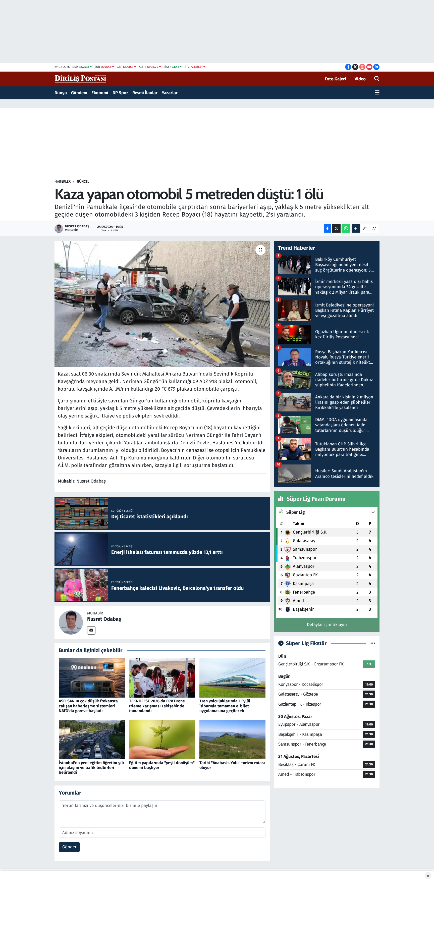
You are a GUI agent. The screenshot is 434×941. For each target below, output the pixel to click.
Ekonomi (99, 92)
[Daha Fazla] (356, 228)
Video (360, 79)
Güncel (83, 181)
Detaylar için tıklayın (327, 624)
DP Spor (120, 92)
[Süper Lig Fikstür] (372, 643)
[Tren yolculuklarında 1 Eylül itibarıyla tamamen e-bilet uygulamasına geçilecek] (232, 677)
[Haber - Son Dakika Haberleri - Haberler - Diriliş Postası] (81, 78)
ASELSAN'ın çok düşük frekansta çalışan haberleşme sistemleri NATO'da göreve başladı (88, 706)
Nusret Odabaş (104, 619)
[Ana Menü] (377, 93)
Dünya (61, 92)
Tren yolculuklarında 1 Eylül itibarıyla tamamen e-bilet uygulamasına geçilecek (224, 706)
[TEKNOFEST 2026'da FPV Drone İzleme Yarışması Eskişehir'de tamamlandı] (162, 677)
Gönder (69, 847)
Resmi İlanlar (144, 92)
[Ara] (376, 79)
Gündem (79, 92)
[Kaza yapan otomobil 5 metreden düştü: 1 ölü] (162, 304)
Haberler (63, 181)
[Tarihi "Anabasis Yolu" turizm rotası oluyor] (232, 739)
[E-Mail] (91, 630)
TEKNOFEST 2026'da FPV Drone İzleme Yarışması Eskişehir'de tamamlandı (157, 706)
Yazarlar (170, 92)
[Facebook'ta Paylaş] (327, 228)
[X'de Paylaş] (336, 228)
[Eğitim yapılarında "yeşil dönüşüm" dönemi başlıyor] (162, 739)
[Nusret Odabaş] (71, 622)
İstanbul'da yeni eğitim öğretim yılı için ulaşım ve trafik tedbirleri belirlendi (91, 767)
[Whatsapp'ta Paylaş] (346, 228)
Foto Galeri (335, 79)
